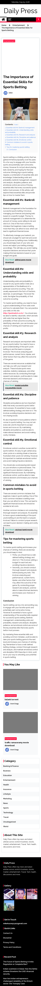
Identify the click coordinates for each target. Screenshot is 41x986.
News (5, 803)
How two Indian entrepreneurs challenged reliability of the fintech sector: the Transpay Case (18, 981)
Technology (8, 813)
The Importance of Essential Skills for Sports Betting (18, 82)
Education (7, 775)
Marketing (7, 799)
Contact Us (7, 933)
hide (16, 124)
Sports (6, 808)
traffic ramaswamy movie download (17, 744)
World (5, 826)
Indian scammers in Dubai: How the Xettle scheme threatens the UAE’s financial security (20, 971)
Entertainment (9, 41)
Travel (6, 817)
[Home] (3, 19)
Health (6, 785)
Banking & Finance (11, 766)
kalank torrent (11, 699)
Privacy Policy (9, 942)
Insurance (7, 789)
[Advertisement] (20, 58)
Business (7, 771)
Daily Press (20, 11)
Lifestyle (7, 794)
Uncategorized (9, 822)
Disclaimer (7, 938)
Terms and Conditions (12, 947)
